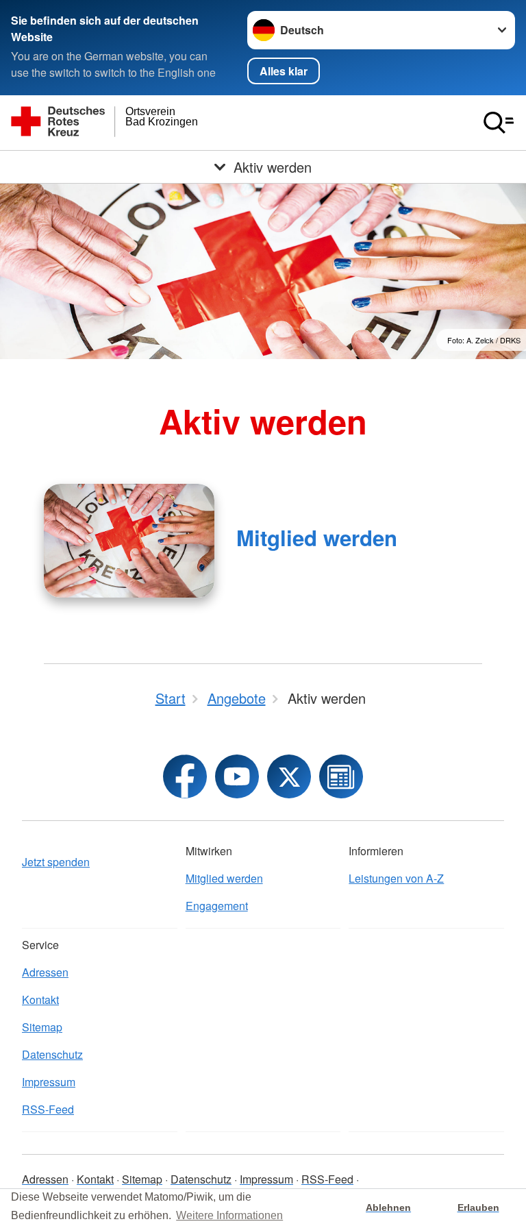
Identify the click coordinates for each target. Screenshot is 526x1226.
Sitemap (42, 1027)
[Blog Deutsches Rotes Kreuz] (341, 776)
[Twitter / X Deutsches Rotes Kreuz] (289, 776)
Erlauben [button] (478, 1207)
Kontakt (40, 999)
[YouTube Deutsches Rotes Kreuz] (237, 776)
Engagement (217, 906)
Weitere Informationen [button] (229, 1215)
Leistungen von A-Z (396, 878)
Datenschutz (52, 1054)
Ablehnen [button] (388, 1207)
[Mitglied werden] (129, 541)
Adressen (45, 972)
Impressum (48, 1082)
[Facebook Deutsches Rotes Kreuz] (185, 776)
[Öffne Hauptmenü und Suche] (498, 122)
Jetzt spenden (56, 862)
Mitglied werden (316, 537)
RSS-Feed (48, 1109)
